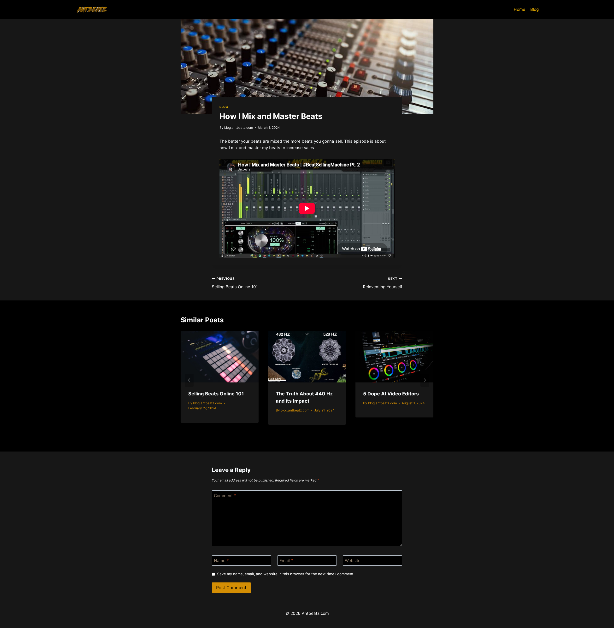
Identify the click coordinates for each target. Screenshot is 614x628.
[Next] (424, 380)
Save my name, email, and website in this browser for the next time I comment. (285, 574)
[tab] (297, 434)
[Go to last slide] (189, 380)
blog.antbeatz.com (238, 127)
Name (221, 560)
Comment (225, 495)
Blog (534, 9)
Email (286, 560)
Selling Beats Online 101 (235, 283)
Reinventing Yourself (382, 283)
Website (352, 560)
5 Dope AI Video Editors (391, 394)
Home (519, 9)
